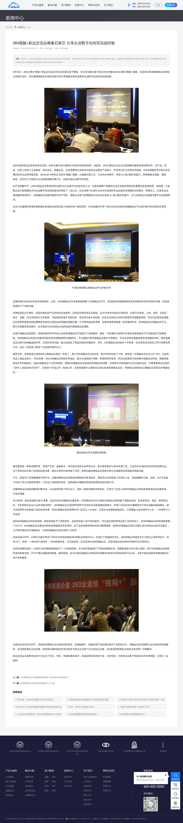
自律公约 (96, 818)
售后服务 (107, 776)
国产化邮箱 (11, 781)
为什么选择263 (90, 776)
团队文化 (87, 795)
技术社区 (68, 785)
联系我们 (87, 804)
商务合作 (87, 799)
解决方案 (52, 5)
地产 (54, 785)
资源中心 (79, 5)
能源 (47, 790)
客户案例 (65, 5)
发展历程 (87, 785)
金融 (47, 776)
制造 (54, 781)
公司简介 (87, 781)
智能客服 (107, 781)
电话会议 (10, 795)
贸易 (54, 790)
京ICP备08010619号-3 (55, 818)
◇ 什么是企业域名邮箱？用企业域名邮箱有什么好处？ (38, 714)
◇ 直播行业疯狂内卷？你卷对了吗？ (134, 706)
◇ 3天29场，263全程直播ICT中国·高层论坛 (34, 699)
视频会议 (10, 790)
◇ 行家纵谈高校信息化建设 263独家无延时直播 (87, 699)
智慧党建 (29, 776)
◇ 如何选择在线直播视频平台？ (132, 714)
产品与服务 (38, 5)
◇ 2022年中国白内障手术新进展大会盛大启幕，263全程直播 (142, 699)
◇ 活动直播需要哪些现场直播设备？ (82, 714)
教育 (47, 781)
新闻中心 (21, 27)
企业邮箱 (10, 776)
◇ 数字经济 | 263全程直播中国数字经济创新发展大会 (38, 706)
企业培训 (29, 781)
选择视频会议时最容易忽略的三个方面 (38, 683)
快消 (47, 785)
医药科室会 (30, 790)
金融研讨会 (30, 795)
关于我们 (108, 5)
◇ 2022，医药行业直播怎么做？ (80, 706)
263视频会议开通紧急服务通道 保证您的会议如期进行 (45, 677)
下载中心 (107, 785)
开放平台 (107, 790)
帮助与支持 (94, 5)
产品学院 (68, 781)
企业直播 (10, 785)
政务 (54, 776)
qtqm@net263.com (139, 818)
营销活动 (29, 785)
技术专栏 (68, 776)
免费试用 (171, 4)
